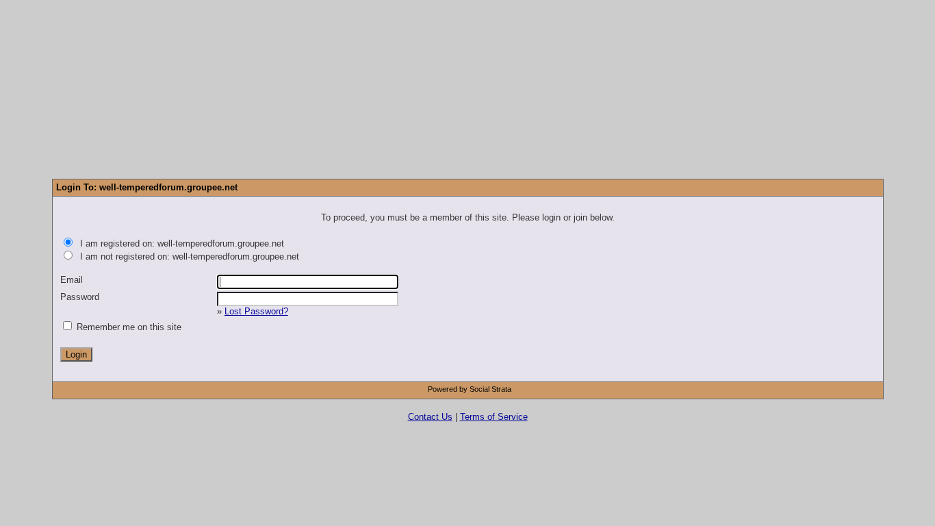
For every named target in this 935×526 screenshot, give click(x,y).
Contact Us (430, 417)
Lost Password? (256, 311)
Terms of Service (494, 417)
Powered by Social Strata (469, 389)
